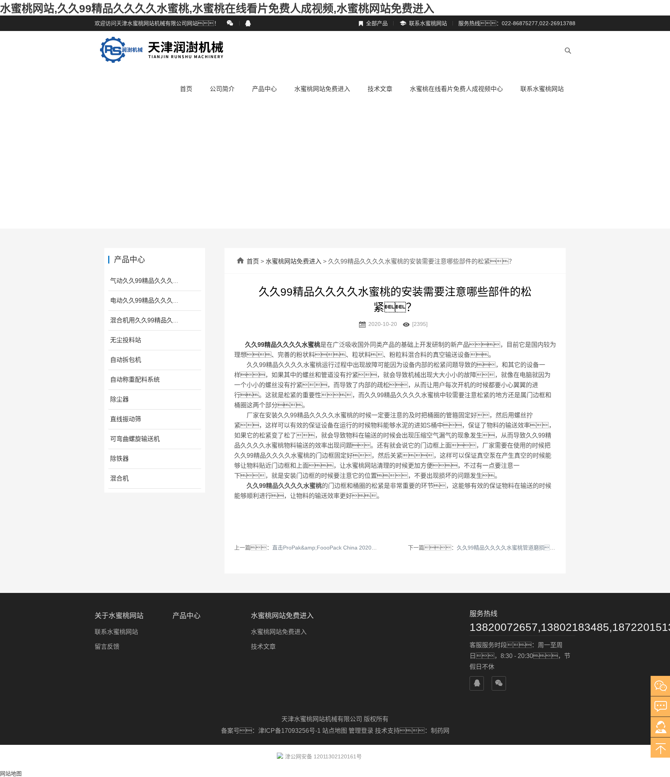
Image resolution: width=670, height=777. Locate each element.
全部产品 (373, 23)
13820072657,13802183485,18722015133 (522, 627)
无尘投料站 (125, 340)
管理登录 (361, 730)
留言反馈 (107, 646)
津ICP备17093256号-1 (290, 730)
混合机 (119, 478)
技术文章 (380, 89)
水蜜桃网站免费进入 (322, 89)
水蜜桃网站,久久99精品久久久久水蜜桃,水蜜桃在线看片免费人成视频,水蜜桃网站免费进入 (217, 9)
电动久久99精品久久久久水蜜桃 (154, 300)
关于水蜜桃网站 (119, 616)
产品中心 (264, 89)
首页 (186, 89)
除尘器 (119, 399)
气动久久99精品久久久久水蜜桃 (154, 280)
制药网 (440, 730)
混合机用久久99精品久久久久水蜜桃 (160, 320)
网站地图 (11, 773)
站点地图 (334, 730)
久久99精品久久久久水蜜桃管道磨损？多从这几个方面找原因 (544, 547)
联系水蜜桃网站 (423, 23)
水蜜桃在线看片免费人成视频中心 (456, 89)
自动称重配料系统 (135, 379)
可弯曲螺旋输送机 (135, 439)
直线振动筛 (125, 419)
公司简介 (222, 89)
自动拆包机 (125, 360)
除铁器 (119, 458)
